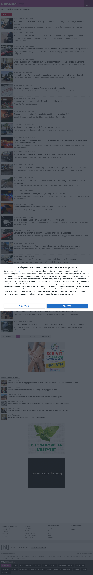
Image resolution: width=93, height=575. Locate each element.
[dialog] (46, 287)
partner (21, 271)
